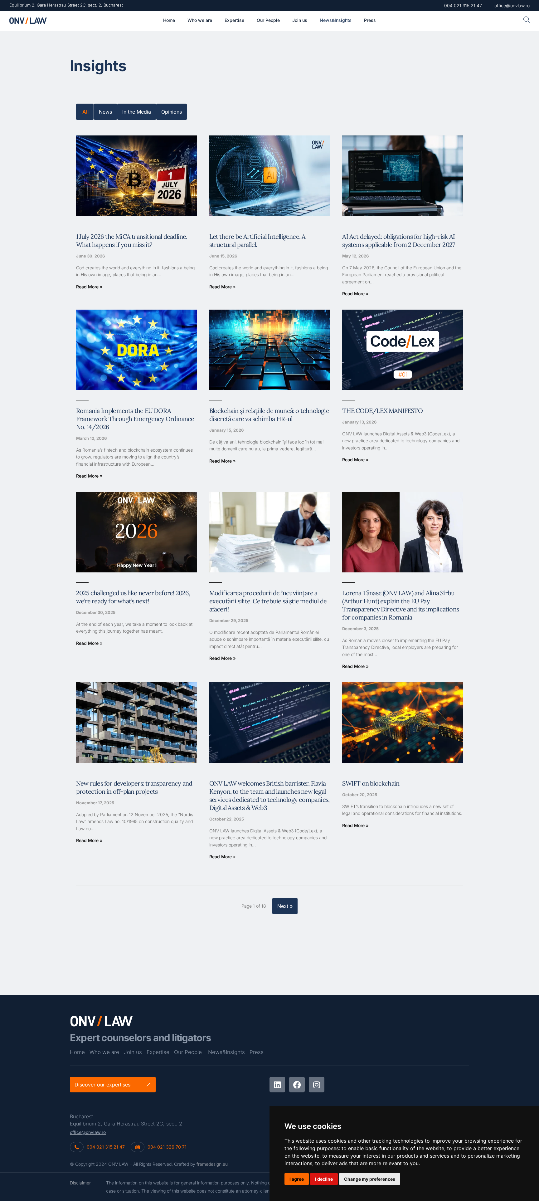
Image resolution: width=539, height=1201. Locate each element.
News (105, 112)
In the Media (136, 112)
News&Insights (226, 1052)
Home (77, 1052)
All (85, 112)
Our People (188, 1052)
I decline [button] (324, 1179)
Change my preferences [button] (369, 1179)
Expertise (158, 1052)
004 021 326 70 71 (167, 1147)
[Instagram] (316, 1084)
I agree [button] (296, 1179)
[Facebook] (297, 1084)
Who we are (104, 1052)
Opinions (171, 112)
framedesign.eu (212, 1164)
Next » (285, 906)
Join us (133, 1052)
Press (257, 1052)
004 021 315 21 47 (106, 1147)
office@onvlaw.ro (88, 1132)
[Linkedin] (277, 1084)
